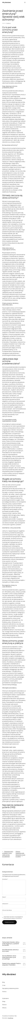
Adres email (5, 903)
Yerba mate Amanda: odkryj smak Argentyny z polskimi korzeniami (10, 943)
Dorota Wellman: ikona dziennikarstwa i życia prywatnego (9, 957)
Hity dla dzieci (6, 2)
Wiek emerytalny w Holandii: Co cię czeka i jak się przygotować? (7, 854)
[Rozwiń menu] (25, 2)
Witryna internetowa (7, 910)
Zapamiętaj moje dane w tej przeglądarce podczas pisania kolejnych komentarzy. (13, 917)
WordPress (10, 1018)
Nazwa (4, 897)
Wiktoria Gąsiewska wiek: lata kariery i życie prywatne (20, 854)
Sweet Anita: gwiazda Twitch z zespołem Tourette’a (11, 964)
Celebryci (8, 23)
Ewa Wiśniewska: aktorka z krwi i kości (10, 950)
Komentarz (5, 879)
